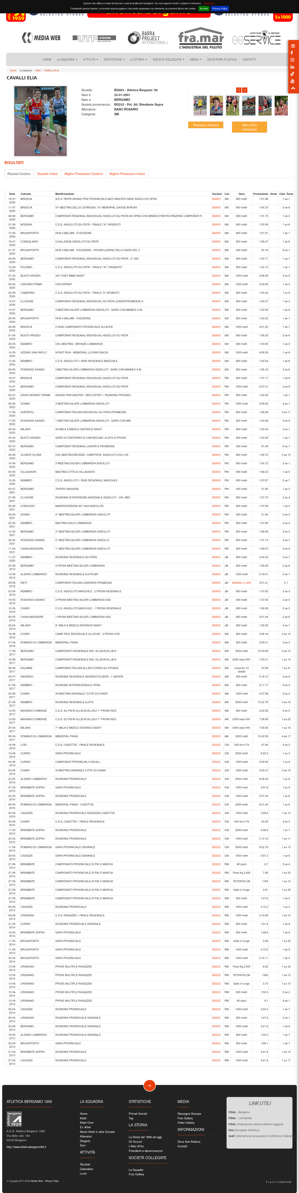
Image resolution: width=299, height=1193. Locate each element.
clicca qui (209, 3)
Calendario (86, 1169)
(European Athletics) (244, 1130)
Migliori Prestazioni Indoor (127, 173)
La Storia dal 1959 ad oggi (145, 1137)
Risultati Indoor (47, 173)
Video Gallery (186, 1122)
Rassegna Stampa (206, 125)
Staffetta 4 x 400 (241, 582)
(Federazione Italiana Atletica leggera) (256, 1124)
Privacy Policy (219, 8)
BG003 (216, 199)
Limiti (83, 1173)
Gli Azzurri (135, 1141)
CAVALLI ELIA (51, 70)
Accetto (204, 8)
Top (131, 1118)
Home (47, 59)
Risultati (85, 1164)
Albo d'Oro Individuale (249, 127)
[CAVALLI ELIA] (200, 105)
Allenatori (86, 1136)
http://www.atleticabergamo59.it (26, 1147)
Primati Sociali (138, 1113)
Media (195, 59)
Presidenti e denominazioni (146, 1151)
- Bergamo (239, 1112)
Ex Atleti (85, 1127)
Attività (89, 59)
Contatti (249, 59)
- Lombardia (240, 1118)
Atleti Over (86, 1122)
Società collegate (167, 59)
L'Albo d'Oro (136, 1146)
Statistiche (113, 59)
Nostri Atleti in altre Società (97, 1132)
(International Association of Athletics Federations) (263, 1136)
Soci (83, 1145)
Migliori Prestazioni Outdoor (84, 173)
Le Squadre (136, 1170)
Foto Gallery (136, 1174)
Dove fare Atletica (222, 59)
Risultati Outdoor (19, 173)
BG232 (216, 744)
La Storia (137, 59)
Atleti (37, 70)
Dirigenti (85, 1141)
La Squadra (66, 59)
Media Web (36, 1181)
